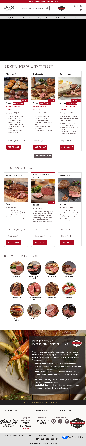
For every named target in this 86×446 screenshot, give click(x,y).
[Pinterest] (67, 421)
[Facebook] (60, 421)
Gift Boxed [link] (26, 18)
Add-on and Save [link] (61, 18)
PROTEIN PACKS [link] (20, 15)
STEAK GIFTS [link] (76, 15)
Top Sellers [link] (11, 18)
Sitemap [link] (54, 443)
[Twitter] (53, 421)
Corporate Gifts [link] (43, 18)
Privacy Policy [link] (45, 443)
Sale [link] (76, 18)
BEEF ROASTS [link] (31, 15)
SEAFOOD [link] (41, 15)
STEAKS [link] (9, 15)
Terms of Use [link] (34, 443)
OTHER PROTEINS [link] (52, 15)
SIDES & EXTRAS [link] (65, 15)
